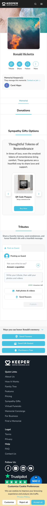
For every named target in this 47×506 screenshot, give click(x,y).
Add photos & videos (25, 290)
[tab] (11, 248)
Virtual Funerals (13, 406)
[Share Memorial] (19, 64)
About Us (10, 376)
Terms (8, 434)
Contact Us (10, 453)
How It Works (12, 381)
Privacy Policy (23, 496)
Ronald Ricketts (23, 54)
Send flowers (25, 297)
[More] (36, 64)
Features (9, 391)
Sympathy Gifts (13, 401)
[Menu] (41, 4)
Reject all (23, 502)
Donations (23, 110)
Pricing (8, 396)
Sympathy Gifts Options (23, 131)
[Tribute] (11, 64)
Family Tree (11, 386)
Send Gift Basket (25, 343)
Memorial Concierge (15, 411)
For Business (11, 416)
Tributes (23, 227)
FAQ (7, 448)
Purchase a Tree (25, 350)
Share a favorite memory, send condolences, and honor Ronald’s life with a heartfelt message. (23, 237)
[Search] (35, 4)
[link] (23, 193)
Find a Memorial (13, 421)
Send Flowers (25, 336)
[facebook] (8, 468)
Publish (33, 304)
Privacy (8, 439)
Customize (9, 502)
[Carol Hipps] (6, 85)
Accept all (38, 502)
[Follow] (27, 64)
